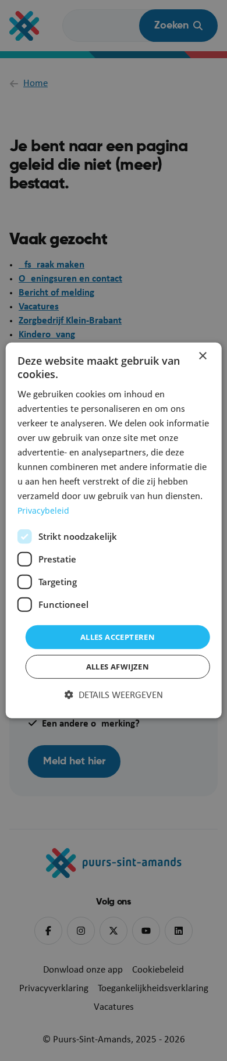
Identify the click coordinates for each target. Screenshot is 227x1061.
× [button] (202, 356)
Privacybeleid (43, 510)
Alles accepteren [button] (117, 637)
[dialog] (114, 530)
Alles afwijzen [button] (118, 666)
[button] (114, 696)
